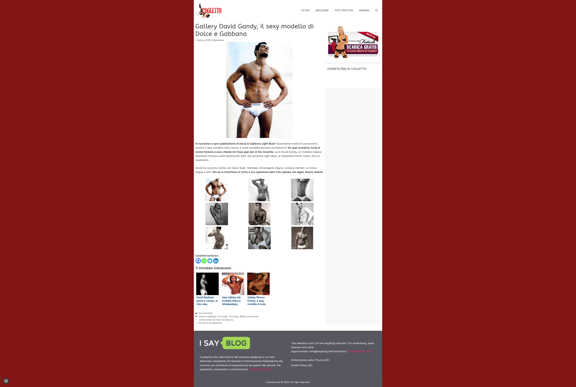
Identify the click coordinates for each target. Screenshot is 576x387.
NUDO (243, 316)
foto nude (222, 316)
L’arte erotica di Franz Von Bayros (216, 320)
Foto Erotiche (344, 10)
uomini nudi (252, 316)
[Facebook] (198, 260)
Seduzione (322, 10)
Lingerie (364, 10)
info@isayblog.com (261, 369)
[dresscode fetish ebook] (352, 57)
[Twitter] (210, 260)
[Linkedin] (215, 260)
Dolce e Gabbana (207, 316)
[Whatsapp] (204, 260)
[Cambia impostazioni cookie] (6, 381)
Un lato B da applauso (210, 323)
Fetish (306, 10)
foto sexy (233, 316)
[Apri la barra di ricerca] (376, 10)
